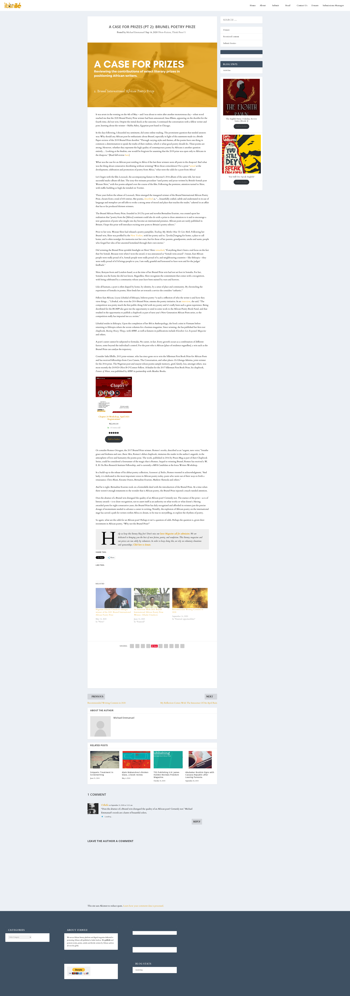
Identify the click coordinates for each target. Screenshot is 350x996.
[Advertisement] (152, 669)
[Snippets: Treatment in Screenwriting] (104, 759)
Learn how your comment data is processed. (143, 905)
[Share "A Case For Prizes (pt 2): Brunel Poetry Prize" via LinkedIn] (160, 646)
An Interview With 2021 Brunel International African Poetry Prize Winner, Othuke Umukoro (148, 612)
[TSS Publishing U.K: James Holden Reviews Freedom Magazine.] (168, 759)
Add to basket (114, 439)
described (148, 198)
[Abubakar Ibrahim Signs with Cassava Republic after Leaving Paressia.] (199, 759)
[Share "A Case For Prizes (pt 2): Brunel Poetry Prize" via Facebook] (132, 646)
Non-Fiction (165, 32)
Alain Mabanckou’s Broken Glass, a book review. (135, 773)
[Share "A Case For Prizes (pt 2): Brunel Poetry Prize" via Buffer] (166, 646)
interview (186, 301)
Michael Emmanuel (135, 32)
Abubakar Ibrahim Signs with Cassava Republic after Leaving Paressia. (199, 774)
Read (287, 5)
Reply (196, 821)
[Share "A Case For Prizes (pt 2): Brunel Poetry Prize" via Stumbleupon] (171, 646)
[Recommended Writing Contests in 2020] (190, 598)
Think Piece (177, 32)
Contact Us (302, 5)
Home (253, 5)
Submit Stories (229, 43)
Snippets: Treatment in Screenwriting (101, 773)
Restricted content (231, 36)
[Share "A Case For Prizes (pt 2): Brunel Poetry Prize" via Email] (177, 646)
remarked (159, 250)
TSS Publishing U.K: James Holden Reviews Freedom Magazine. (166, 774)
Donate (315, 5)
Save (155, 646)
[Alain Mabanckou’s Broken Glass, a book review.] (136, 759)
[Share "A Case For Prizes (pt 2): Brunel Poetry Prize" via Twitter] (137, 646)
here (127, 155)
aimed (193, 165)
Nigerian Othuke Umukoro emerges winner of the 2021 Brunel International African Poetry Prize (113, 612)
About (263, 5)
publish (107, 940)
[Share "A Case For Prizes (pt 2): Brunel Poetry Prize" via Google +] (143, 646)
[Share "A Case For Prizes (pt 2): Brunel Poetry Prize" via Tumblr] (148, 646)
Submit (275, 5)
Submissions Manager (333, 5)
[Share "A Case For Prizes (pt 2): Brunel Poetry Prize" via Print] (182, 646)
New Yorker (137, 235)
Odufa (104, 805)
